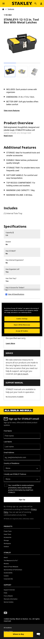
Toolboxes (11, 9)
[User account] (41, 3)
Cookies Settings (21, 318)
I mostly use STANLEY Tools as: (15, 474)
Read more (8, 136)
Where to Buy (18, 634)
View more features (12, 110)
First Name (8, 431)
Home (3, 9)
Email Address (9, 452)
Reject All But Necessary (22, 325)
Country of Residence (11, 463)
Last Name (8, 442)
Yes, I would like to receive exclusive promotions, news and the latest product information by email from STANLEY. (21, 488)
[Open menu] (3, 3)
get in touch (23, 374)
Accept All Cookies (22, 331)
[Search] (35, 3)
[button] (5, 613)
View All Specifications (16, 294)
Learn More (10, 343)
